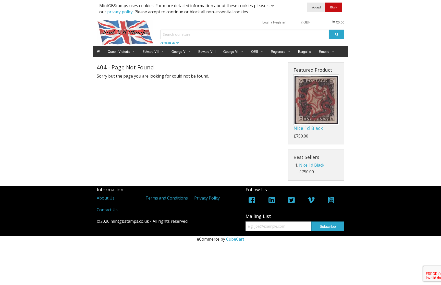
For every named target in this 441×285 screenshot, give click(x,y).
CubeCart (235, 239)
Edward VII (150, 51)
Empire (324, 51)
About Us (106, 198)
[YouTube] (331, 201)
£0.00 (339, 22)
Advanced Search (170, 42)
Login (266, 22)
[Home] (98, 51)
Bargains (304, 51)
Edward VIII (207, 51)
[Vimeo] (311, 201)
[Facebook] (252, 201)
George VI (230, 51)
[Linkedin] (272, 201)
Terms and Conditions (166, 198)
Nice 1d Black (308, 128)
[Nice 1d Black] (316, 100)
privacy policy (120, 12)
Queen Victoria (119, 51)
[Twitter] (291, 201)
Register (279, 22)
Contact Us (107, 210)
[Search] (336, 34)
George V (179, 51)
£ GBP (306, 22)
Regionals (278, 51)
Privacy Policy (207, 198)
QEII (254, 51)
